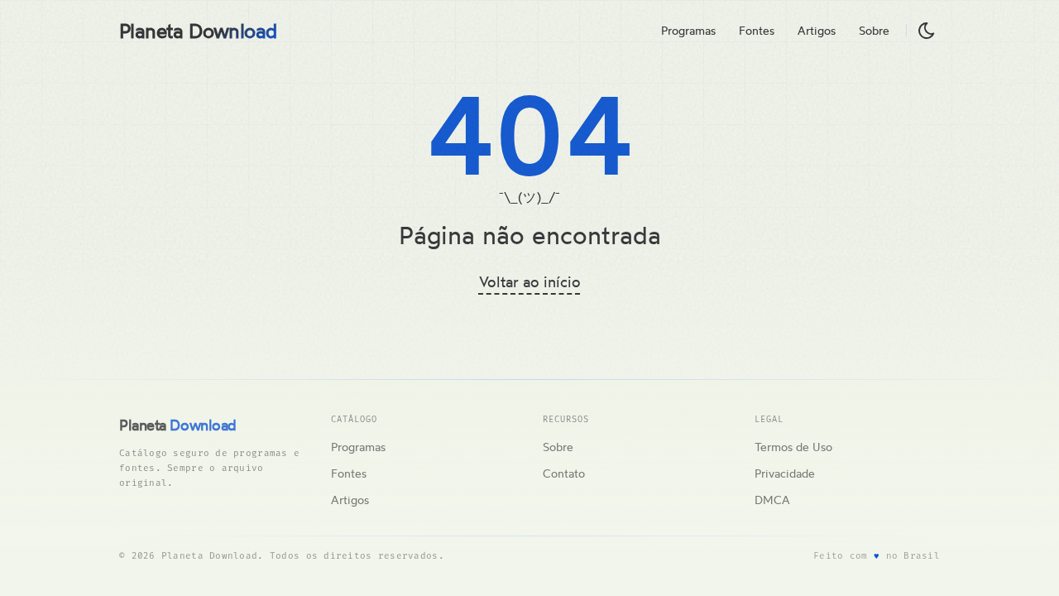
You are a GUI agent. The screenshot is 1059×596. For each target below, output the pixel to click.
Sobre (874, 30)
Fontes (756, 30)
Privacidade (785, 473)
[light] (926, 30)
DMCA (772, 500)
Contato (564, 473)
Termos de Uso (793, 447)
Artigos (817, 30)
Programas (688, 30)
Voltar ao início (530, 281)
